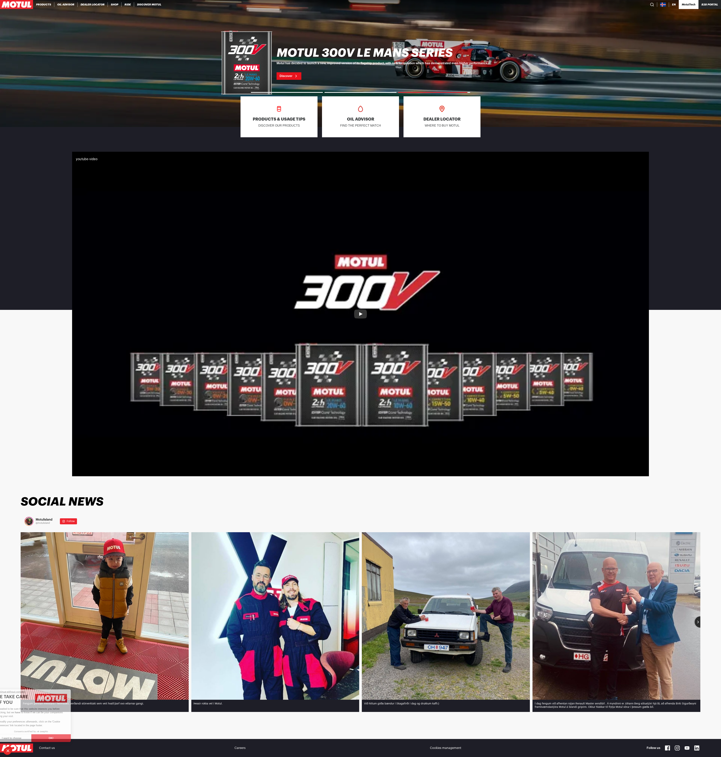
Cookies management (445, 747)
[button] (7, 750)
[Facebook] (667, 748)
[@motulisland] (29, 521)
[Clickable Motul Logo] (16, 4)
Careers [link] (240, 747)
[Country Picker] (663, 4)
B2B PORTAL (709, 4)
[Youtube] (687, 748)
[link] (114, 4)
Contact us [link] (47, 747)
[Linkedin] (696, 748)
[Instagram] (677, 748)
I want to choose (23, 738)
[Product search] (652, 4)
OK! (62, 738)
